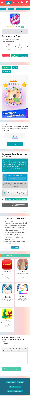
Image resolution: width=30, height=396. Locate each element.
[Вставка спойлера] (19, 350)
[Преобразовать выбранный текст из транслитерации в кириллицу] (17, 350)
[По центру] (16, 348)
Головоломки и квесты (23, 8)
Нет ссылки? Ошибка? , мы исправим (15, 204)
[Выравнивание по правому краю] (19, 348)
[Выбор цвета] (8, 350)
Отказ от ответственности (15, 391)
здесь (18, 170)
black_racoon (24, 211)
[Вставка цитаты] (14, 350)
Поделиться (24, 55)
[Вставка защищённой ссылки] (3, 350)
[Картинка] (6, 350)
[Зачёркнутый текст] (10, 348)
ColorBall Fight (7, 321)
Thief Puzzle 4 (22, 271)
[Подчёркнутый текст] (8, 348)
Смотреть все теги (21, 199)
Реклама (20, 382)
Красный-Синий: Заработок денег (7, 272)
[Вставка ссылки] (25, 348)
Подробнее (15, 247)
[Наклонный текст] (6, 348)
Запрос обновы (6, 55)
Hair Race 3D (22, 296)
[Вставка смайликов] (22, 348)
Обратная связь (11, 382)
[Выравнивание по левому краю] (14, 348)
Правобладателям (15, 386)
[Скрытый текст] (12, 350)
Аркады (11, 8)
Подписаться (15, 55)
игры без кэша (10, 199)
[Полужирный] (3, 348)
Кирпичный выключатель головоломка (7, 297)
